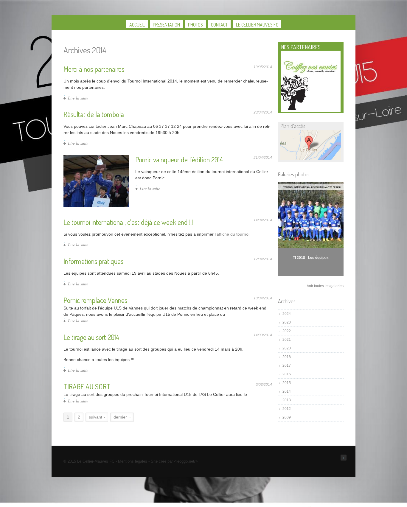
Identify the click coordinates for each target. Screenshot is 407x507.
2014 (286, 391)
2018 (286, 357)
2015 (286, 383)
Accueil (137, 25)
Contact (219, 25)
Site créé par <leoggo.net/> (174, 461)
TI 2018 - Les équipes (311, 258)
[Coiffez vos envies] (311, 109)
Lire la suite (78, 98)
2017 (286, 365)
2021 (286, 340)
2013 (286, 400)
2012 (286, 409)
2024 (286, 314)
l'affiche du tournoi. (233, 234)
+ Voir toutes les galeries (324, 286)
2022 (286, 331)
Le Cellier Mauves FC (257, 25)
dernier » (122, 417)
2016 (286, 374)
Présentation (166, 25)
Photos (195, 25)
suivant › (97, 417)
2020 (286, 348)
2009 (286, 417)
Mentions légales (132, 461)
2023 (286, 322)
